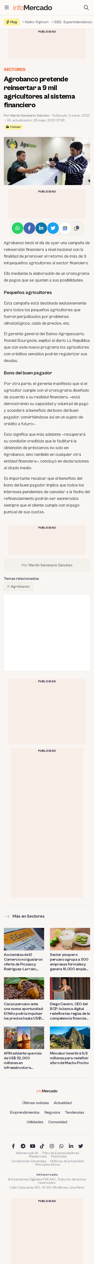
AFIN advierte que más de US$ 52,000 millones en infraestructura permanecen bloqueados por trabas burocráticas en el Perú (24, 1060)
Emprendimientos (25, 1112)
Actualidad (63, 1103)
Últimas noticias (35, 1103)
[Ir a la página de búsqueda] (86, 7)
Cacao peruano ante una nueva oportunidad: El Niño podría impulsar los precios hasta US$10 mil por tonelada (24, 1011)
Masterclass (38, 1156)
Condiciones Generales (28, 1161)
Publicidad (59, 1156)
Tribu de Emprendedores (60, 1153)
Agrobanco (20, 586)
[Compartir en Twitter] (53, 228)
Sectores (15, 69)
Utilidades (35, 1122)
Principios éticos (47, 1165)
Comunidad (57, 1122)
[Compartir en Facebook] (29, 228)
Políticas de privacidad (67, 1161)
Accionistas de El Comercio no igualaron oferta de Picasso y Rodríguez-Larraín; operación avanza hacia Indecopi (24, 962)
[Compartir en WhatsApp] (17, 228)
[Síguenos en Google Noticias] (65, 228)
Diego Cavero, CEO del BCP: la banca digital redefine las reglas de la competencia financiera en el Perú (70, 1011)
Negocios (52, 1112)
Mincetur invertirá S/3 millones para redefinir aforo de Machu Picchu (69, 1058)
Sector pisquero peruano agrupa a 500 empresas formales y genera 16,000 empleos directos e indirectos (70, 962)
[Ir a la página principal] (32, 7)
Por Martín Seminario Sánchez (27, 116)
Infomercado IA (27, 1153)
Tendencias (74, 1112)
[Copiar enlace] (76, 228)
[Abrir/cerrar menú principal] (7, 7)
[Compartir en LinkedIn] (41, 228)
